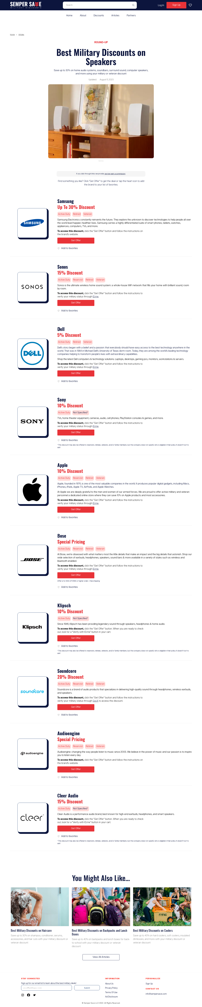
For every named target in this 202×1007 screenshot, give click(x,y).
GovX (95, 701)
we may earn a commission (115, 174)
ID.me (95, 296)
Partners (131, 15)
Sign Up (176, 5)
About (83, 15)
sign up (149, 984)
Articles (115, 15)
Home (69, 15)
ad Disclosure (111, 997)
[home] (26, 5)
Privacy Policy (111, 988)
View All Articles (101, 957)
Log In (161, 5)
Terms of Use (111, 992)
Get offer (76, 240)
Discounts (99, 15)
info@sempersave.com (156, 994)
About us (109, 984)
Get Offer (76, 638)
